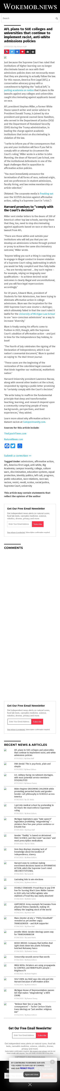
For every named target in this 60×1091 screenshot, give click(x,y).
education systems (37, 472)
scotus (30, 482)
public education (13, 479)
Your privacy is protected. (16, 532)
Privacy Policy (27, 1068)
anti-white (35, 465)
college (38, 468)
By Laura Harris (30, 938)
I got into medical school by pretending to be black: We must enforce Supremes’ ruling (34, 808)
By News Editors (30, 769)
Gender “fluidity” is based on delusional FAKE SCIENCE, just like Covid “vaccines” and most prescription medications (34, 838)
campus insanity (24, 468)
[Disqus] (30, 588)
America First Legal (19, 465)
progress (48, 475)
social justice (42, 482)
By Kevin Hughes (31, 974)
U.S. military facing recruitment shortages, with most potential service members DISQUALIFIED (33, 778)
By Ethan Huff (29, 758)
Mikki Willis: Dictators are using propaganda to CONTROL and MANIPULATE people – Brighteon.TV (34, 968)
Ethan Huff (22, 46)
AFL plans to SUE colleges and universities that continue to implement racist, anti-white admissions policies (35, 753)
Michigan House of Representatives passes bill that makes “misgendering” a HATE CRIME (34, 993)
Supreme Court (12, 486)
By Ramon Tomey (30, 783)
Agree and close (31, 1074)
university (26, 486)
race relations (30, 479)
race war (43, 479)
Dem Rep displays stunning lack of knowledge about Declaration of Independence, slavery (30, 852)
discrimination (18, 472)
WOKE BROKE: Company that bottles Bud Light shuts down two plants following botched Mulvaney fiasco (33, 946)
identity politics (25, 475)
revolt (23, 482)
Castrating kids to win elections (28, 879)
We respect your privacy (38, 1051)
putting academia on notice (19, 90)
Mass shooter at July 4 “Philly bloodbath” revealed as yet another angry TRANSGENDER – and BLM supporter (33, 921)
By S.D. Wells (29, 800)
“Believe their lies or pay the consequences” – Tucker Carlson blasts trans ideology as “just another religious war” (33, 1008)
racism (7, 482)
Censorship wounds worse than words (32, 957)
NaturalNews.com (13, 439)
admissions (27, 461)
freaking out (46, 193)
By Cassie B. (29, 874)
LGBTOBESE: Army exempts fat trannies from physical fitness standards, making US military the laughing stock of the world (35, 907)
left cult (38, 475)
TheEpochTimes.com (15, 433)
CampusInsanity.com (34, 422)
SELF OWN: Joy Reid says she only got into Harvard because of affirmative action (33, 980)
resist (15, 482)
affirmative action (44, 461)
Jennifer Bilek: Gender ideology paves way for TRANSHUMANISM (34, 933)
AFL (6, 465)
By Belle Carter (30, 899)
